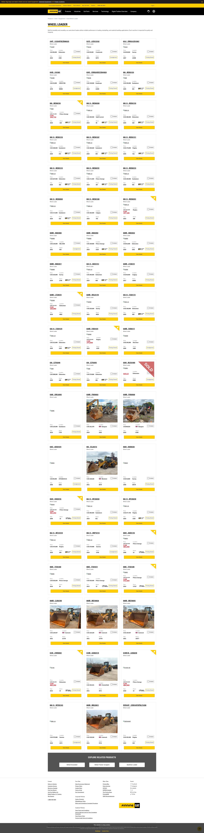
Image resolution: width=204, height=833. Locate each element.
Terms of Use (78, 790)
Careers (93, 5)
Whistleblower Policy (80, 801)
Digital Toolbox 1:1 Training (54, 794)
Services (95, 11)
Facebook (134, 784)
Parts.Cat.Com (106, 786)
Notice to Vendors (52, 784)
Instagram (134, 786)
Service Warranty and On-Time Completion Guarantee (86, 813)
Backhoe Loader (132, 765)
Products (68, 11)
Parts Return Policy (80, 816)
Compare (78, 51)
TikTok (133, 794)
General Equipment (45, 2)
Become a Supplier (52, 788)
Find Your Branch (52, 790)
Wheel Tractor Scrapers (102, 765)
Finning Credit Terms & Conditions (84, 818)
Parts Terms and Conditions (82, 810)
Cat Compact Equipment (55, 5)
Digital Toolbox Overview (119, 11)
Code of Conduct (79, 799)
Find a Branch (76, 5)
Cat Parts (86, 11)
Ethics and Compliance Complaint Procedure (86, 803)
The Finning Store (107, 792)
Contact (148, 11)
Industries (77, 11)
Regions (154, 11)
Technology (105, 11)
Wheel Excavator (72, 765)
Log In (152, 5)
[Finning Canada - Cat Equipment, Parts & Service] (54, 12)
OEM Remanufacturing (108, 796)
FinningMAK (106, 794)
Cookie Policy (78, 788)
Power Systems (60, 2)
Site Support (51, 796)
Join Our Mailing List (53, 792)
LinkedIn (134, 788)
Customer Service (52, 786)
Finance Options (67, 5)
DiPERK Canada (107, 790)
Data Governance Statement (82, 784)
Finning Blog (106, 784)
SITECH (105, 788)
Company (133, 11)
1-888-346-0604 (101, 5)
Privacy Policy (78, 786)
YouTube (134, 792)
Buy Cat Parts (85, 5)
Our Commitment (79, 792)
